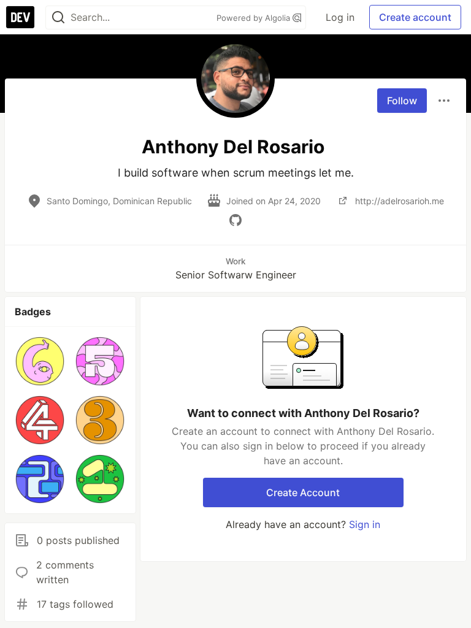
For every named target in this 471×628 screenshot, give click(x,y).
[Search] (58, 17)
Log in (340, 17)
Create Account (303, 492)
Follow (402, 100)
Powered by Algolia (254, 18)
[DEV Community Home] (20, 17)
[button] (40, 361)
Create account (415, 17)
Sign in (364, 524)
